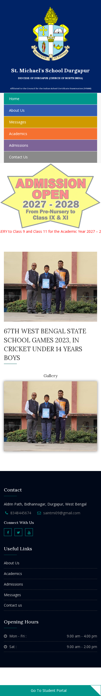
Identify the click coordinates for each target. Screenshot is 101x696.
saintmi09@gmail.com (61, 512)
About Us (11, 562)
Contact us (13, 605)
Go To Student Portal (49, 690)
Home (14, 98)
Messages (12, 594)
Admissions (18, 145)
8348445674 (20, 512)
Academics (13, 573)
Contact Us (18, 156)
